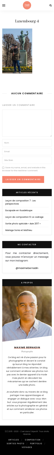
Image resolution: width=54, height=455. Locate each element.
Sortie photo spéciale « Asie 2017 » (22, 223)
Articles (13, 439)
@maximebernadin (27, 268)
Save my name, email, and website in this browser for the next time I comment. (23, 169)
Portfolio (36, 443)
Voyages (27, 447)
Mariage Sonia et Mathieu (18, 230)
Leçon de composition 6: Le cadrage (24, 216)
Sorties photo (15, 443)
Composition (32, 439)
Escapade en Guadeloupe (18, 210)
